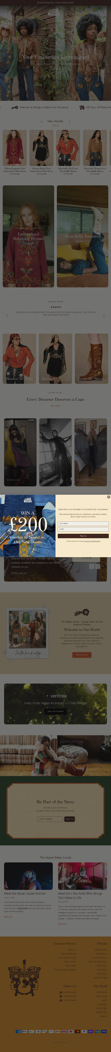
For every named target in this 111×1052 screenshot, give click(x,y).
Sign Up (83, 536)
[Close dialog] (108, 497)
